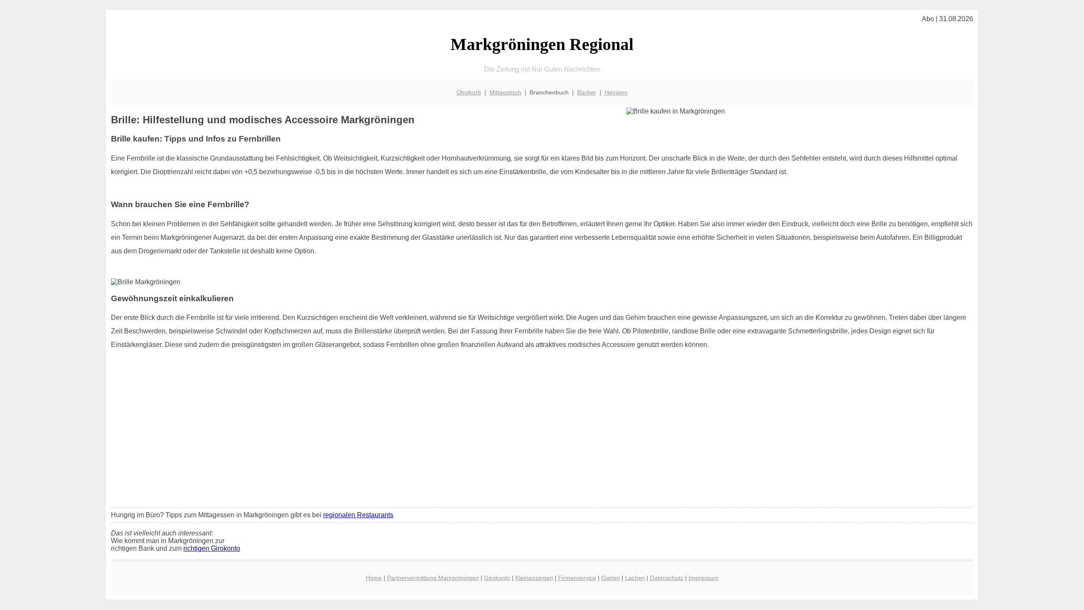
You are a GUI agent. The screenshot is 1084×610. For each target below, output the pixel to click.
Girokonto (497, 577)
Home (374, 577)
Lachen (635, 577)
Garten (610, 577)
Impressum (704, 577)
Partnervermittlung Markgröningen (433, 577)
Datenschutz (666, 577)
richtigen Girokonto (211, 548)
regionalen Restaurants (358, 514)
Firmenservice (577, 577)
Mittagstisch (505, 92)
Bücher (586, 92)
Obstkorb (468, 92)
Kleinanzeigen (534, 577)
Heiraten (616, 92)
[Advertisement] (542, 438)
